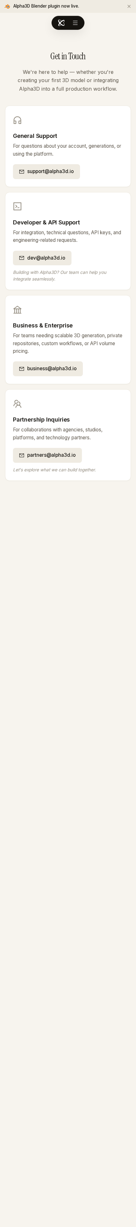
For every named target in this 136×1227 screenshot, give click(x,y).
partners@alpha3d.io (51, 455)
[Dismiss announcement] (129, 6)
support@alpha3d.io (50, 171)
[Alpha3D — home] (61, 22)
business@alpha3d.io (52, 368)
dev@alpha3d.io (46, 258)
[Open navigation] (75, 23)
